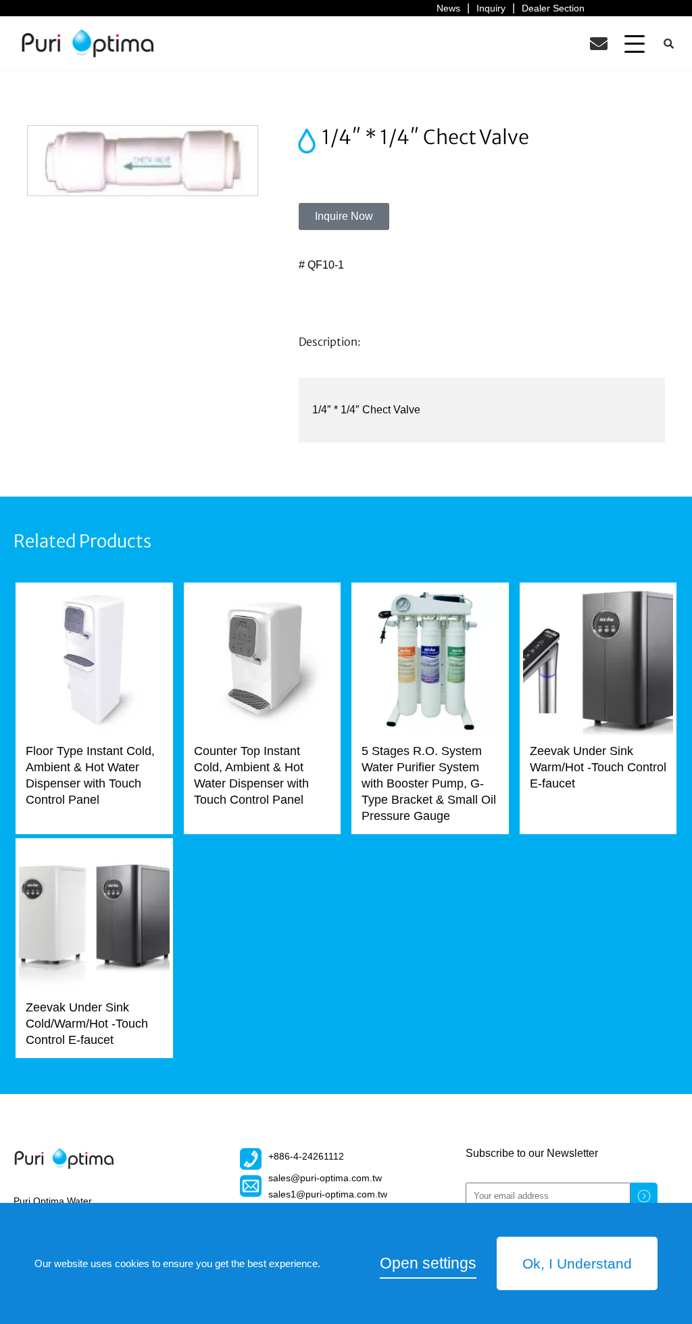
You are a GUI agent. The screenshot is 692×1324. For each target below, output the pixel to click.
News (448, 8)
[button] (634, 43)
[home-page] (87, 43)
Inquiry (490, 8)
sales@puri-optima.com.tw (325, 1177)
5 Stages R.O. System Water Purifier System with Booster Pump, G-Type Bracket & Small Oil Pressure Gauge (429, 783)
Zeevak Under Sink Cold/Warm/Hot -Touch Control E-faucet (87, 1024)
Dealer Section (553, 8)
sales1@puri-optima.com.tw (327, 1194)
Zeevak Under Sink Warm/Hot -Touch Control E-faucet (598, 767)
